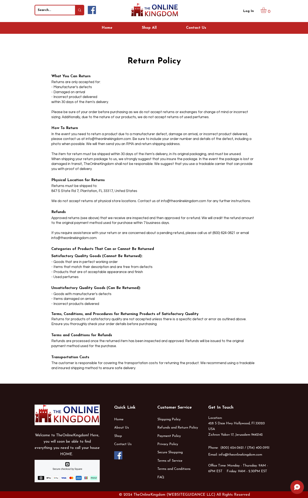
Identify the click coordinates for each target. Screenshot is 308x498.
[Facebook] (92, 10)
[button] (267, 10)
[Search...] (79, 10)
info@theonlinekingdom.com (108, 139)
